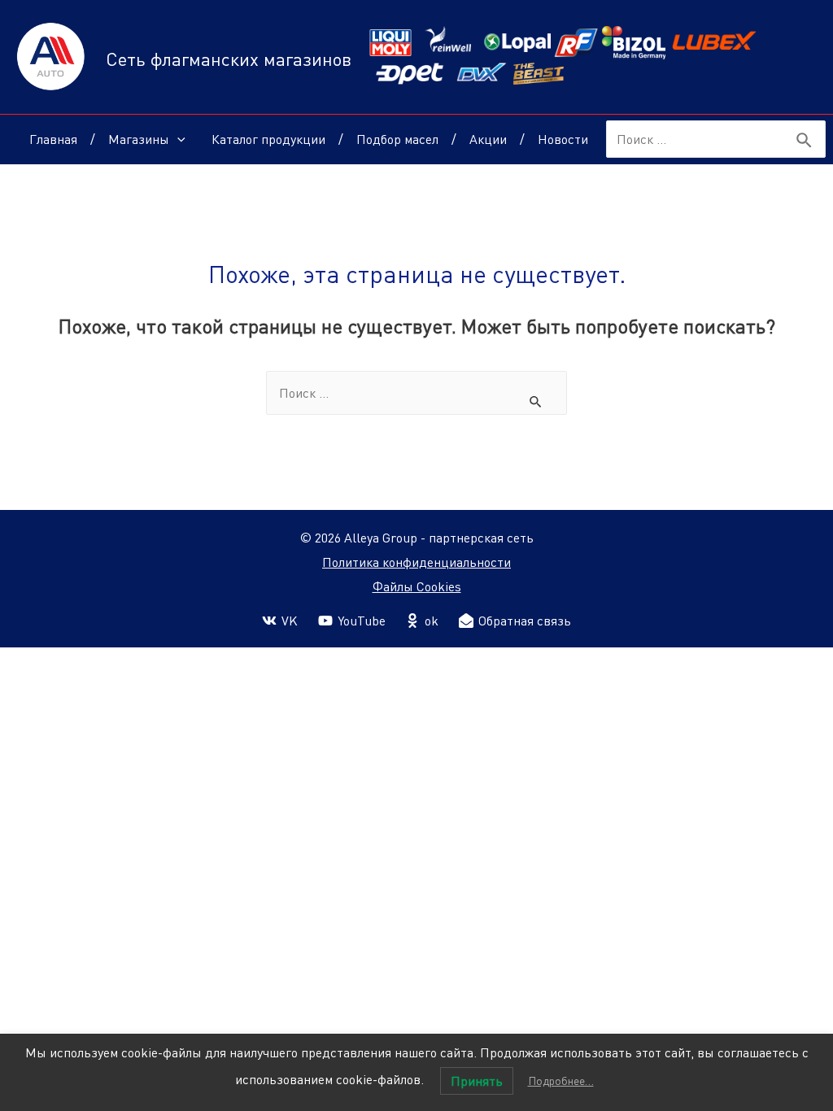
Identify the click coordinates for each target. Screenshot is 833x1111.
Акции (488, 139)
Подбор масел (397, 139)
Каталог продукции (268, 139)
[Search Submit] (805, 140)
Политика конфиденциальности (416, 562)
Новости (563, 139)
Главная (53, 139)
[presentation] (177, 139)
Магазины (138, 139)
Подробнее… (561, 1080)
